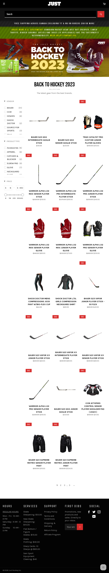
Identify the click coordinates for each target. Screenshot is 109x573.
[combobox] (50, 14)
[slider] (5, 194)
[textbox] (9, 188)
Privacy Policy (50, 511)
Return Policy (50, 530)
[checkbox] (14, 107)
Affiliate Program (52, 534)
